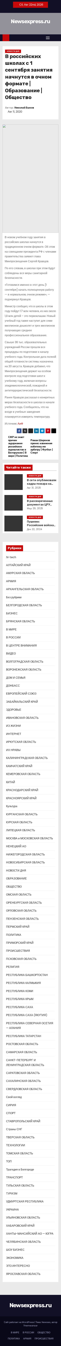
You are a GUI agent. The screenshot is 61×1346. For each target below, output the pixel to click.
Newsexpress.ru (30, 21)
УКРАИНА (12, 1210)
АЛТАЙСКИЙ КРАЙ (18, 565)
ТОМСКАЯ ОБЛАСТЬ (19, 1153)
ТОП (9, 1161)
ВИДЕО (11, 653)
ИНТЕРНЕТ (13, 734)
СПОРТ (11, 1113)
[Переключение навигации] (47, 37)
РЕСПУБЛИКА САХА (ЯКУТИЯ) (26, 1015)
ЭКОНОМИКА (14, 1258)
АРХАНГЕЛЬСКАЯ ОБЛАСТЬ (25, 589)
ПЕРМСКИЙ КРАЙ (17, 927)
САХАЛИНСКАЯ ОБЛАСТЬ (23, 1081)
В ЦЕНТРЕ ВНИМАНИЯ (21, 646)
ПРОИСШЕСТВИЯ (18, 951)
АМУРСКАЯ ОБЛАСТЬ (20, 573)
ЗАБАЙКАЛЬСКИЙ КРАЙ (22, 702)
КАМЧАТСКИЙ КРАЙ (19, 766)
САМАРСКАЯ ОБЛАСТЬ (21, 1052)
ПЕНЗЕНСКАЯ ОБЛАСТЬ (22, 919)
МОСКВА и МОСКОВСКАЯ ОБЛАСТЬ (29, 838)
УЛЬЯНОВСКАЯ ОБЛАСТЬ (23, 1218)
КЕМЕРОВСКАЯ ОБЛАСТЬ (23, 774)
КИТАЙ (10, 782)
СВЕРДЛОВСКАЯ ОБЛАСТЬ (24, 1089)
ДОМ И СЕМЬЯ (15, 678)
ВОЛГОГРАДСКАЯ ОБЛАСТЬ (24, 662)
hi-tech (11, 557)
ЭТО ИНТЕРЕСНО (18, 1266)
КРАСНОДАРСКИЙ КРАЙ (22, 790)
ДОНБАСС (13, 686)
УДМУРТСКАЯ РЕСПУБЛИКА (25, 1201)
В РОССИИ (13, 637)
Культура (11, 806)
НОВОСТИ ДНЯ (13, 51)
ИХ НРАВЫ (13, 750)
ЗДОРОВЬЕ (13, 710)
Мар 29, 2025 (35, 508)
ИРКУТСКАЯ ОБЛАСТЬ (21, 742)
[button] (54, 37)
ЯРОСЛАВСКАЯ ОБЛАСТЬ (23, 1274)
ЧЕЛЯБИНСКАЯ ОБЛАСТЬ (23, 1242)
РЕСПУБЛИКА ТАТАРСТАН (23, 1036)
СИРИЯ (11, 1105)
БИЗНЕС (12, 613)
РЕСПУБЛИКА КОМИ (19, 991)
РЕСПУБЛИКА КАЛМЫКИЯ (23, 983)
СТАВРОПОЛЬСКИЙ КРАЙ (23, 1121)
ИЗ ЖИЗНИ (13, 726)
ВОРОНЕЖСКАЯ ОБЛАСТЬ (23, 670)
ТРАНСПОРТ (14, 1177)
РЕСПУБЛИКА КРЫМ (19, 999)
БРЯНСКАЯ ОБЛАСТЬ (20, 621)
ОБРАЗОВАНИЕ (16, 878)
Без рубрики (14, 597)
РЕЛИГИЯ (12, 967)
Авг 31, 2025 (34, 487)
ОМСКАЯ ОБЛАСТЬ (19, 895)
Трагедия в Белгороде (20, 1169)
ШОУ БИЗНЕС (15, 1250)
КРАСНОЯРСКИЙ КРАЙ (21, 798)
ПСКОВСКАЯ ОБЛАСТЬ (21, 959)
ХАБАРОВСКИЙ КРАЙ (20, 1226)
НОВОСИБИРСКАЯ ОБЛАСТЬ (25, 862)
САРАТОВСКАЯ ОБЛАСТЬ (23, 1073)
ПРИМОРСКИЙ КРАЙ (20, 943)
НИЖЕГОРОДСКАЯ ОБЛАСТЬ (25, 854)
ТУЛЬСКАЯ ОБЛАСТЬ (20, 1186)
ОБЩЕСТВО (14, 887)
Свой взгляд (14, 1097)
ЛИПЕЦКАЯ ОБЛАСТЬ (20, 830)
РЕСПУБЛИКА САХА (19, 1007)
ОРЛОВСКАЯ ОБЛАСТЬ (21, 911)
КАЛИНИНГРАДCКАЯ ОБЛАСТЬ (27, 758)
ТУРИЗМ (11, 1194)
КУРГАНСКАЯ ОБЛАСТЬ (22, 814)
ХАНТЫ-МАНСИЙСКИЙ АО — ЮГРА (29, 1234)
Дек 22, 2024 (34, 529)
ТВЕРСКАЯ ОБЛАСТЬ (20, 1137)
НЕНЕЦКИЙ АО (16, 846)
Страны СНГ (14, 1129)
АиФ (20, 424)
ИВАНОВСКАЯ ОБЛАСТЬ (22, 718)
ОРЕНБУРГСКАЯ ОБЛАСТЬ (24, 903)
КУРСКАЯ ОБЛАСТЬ (19, 822)
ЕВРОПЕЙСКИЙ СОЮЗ (21, 694)
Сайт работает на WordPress (19, 1322)
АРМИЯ (11, 581)
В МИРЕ (11, 629)
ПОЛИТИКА (13, 935)
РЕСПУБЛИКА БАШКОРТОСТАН (27, 975)
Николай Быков (24, 107)
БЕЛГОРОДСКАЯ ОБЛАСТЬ (24, 605)
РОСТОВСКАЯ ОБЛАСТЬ (22, 1044)
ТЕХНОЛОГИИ (15, 1145)
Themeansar (30, 1325)
